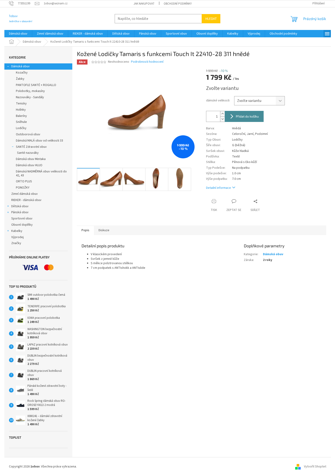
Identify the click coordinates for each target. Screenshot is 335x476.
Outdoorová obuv (28, 134)
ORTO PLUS (24, 181)
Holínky (21, 109)
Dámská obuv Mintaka (31, 159)
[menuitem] (18, 33)
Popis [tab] (85, 230)
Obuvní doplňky (22, 224)
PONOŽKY (22, 187)
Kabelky (16, 231)
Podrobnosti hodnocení (147, 62)
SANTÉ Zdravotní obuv (31, 147)
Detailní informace (218, 188)
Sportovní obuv (21, 218)
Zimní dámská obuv (24, 194)
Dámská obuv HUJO (29, 165)
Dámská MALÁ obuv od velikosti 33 (39, 140)
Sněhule (21, 122)
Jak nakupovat (144, 4)
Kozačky (22, 72)
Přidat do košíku (247, 116)
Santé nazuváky (28, 153)
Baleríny (21, 116)
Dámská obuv (20, 66)
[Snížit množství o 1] (222, 119)
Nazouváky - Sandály (30, 97)
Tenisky (21, 103)
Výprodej (17, 237)
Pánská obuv (20, 212)
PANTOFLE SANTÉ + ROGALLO (36, 85)
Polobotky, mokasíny (30, 91)
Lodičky (21, 128)
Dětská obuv (20, 206)
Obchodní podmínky (178, 4)
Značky (16, 243)
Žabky (20, 79)
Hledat (211, 19)
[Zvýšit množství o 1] (222, 113)
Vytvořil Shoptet (315, 466)
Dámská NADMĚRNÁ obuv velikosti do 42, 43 (41, 173)
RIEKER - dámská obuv (26, 200)
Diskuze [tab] (104, 230)
